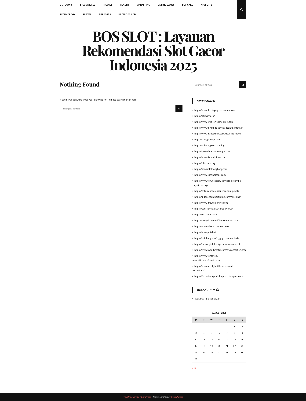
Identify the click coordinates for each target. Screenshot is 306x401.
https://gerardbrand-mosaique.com (212, 151)
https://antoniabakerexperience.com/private (216, 190)
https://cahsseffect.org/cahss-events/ (213, 208)
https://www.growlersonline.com (211, 202)
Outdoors (66, 4)
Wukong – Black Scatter (207, 298)
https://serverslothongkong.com (210, 168)
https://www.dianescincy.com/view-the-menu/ (217, 133)
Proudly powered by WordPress (137, 396)
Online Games (166, 4)
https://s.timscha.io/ (204, 115)
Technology (67, 14)
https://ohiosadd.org (204, 163)
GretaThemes (177, 396)
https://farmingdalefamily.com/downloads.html (218, 244)
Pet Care (187, 4)
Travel (87, 14)
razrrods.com (127, 14)
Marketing (143, 4)
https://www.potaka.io (205, 232)
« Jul (194, 367)
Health (124, 4)
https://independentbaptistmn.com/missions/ (217, 196)
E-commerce (87, 4)
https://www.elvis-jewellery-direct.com (213, 121)
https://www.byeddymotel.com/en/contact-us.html (220, 249)
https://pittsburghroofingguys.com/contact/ (216, 238)
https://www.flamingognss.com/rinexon (214, 110)
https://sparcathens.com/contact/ (211, 226)
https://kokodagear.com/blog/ (209, 145)
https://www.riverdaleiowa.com (210, 157)
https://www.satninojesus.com (210, 174)
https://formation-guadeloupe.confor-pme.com (218, 276)
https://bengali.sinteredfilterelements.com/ (216, 220)
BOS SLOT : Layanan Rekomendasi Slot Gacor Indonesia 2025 (153, 50)
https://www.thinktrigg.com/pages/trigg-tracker (218, 127)
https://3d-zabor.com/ (205, 214)
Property (206, 4)
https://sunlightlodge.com (207, 139)
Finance (107, 4)
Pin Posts (105, 14)
